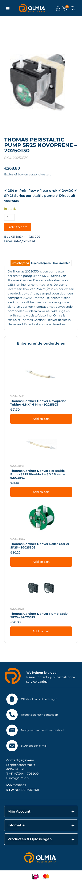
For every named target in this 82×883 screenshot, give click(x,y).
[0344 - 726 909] (12, 714)
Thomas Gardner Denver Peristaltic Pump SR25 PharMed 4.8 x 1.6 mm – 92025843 (37, 474)
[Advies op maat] (12, 699)
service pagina (37, 681)
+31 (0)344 (15, 773)
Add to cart (17, 227)
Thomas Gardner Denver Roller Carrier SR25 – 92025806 (39, 545)
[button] (8, 8)
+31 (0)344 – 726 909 (25, 237)
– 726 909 (31, 773)
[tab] (20, 263)
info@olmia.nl (24, 241)
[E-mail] (12, 745)
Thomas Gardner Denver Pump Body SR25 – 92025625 (38, 615)
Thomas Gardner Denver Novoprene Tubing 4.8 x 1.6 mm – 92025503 (38, 402)
